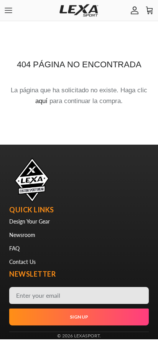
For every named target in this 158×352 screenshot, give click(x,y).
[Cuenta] (132, 10)
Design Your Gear (29, 221)
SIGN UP (79, 317)
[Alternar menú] (8, 10)
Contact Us (22, 262)
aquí (41, 101)
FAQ (14, 248)
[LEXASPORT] (79, 10)
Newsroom (22, 235)
